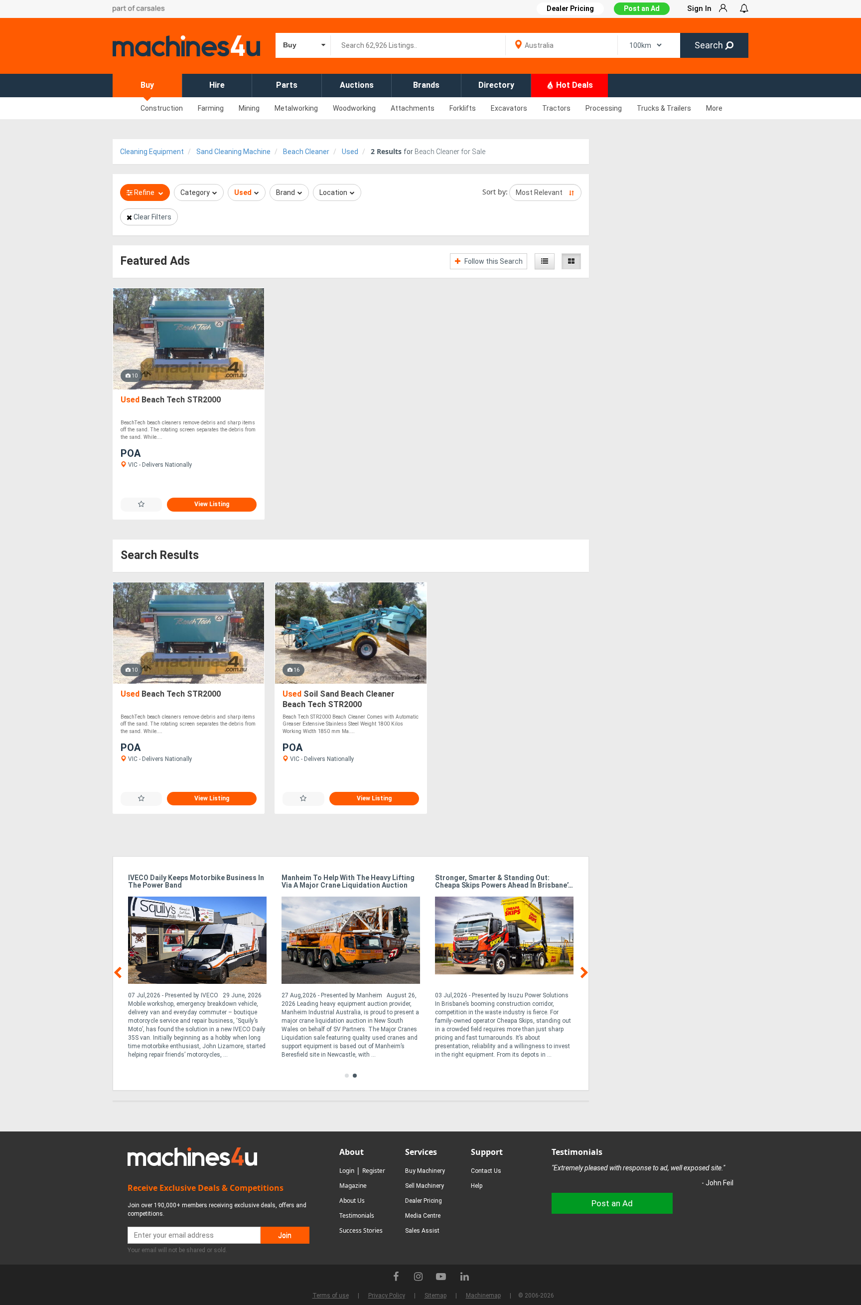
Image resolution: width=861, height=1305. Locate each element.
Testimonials (356, 1215)
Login (346, 1170)
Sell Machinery (424, 1185)
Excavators (509, 108)
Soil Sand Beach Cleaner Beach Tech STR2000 (339, 699)
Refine (144, 192)
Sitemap (435, 1295)
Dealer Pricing (423, 1200)
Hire (217, 85)
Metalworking (296, 108)
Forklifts (462, 108)
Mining (249, 108)
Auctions (357, 85)
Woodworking (354, 108)
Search (710, 45)
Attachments (412, 108)
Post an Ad (642, 8)
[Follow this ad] (141, 504)
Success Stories (361, 1230)
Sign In (699, 8)
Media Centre (422, 1215)
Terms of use (330, 1295)
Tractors (556, 108)
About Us (352, 1200)
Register (373, 1170)
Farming (211, 108)
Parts (286, 85)
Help (476, 1185)
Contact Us (486, 1170)
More (714, 108)
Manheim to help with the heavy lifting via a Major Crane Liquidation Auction (348, 881)
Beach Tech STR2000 (171, 399)
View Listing (211, 504)
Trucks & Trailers (664, 108)
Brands (426, 85)
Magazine (353, 1185)
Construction (162, 108)
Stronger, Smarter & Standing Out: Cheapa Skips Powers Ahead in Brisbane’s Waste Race (503, 882)
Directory (496, 85)
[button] (347, 1076)
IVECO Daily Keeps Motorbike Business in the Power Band (196, 881)
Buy (147, 85)
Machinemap (483, 1295)
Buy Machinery (425, 1170)
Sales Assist (422, 1230)
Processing (603, 108)
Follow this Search (493, 261)
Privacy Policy (386, 1295)
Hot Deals (573, 85)
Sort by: (495, 191)
